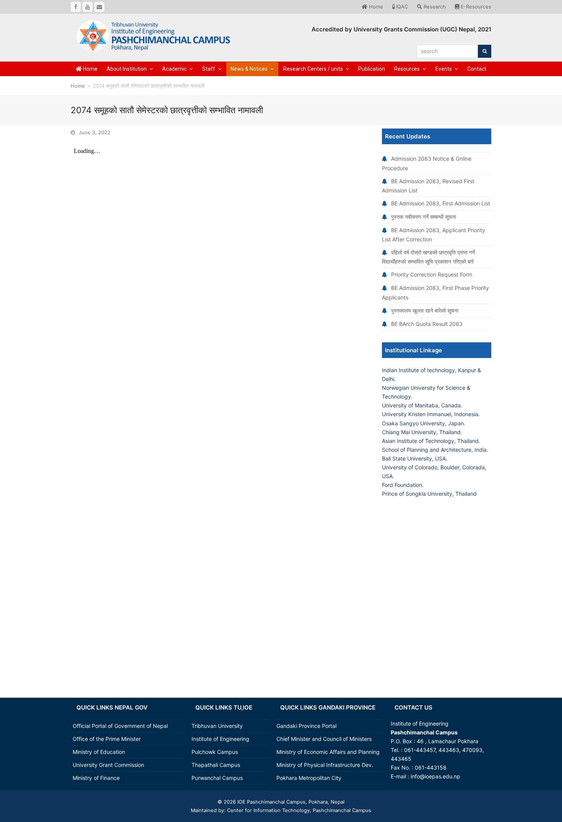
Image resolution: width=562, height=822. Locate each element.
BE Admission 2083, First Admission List (440, 203)
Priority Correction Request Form (431, 274)
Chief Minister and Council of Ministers (324, 739)
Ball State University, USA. (414, 458)
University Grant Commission (108, 765)
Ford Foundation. (403, 485)
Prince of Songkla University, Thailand (429, 493)
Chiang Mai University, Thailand (421, 432)
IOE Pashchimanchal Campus (270, 802)
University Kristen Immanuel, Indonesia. (431, 414)
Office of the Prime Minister (107, 739)
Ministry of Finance (96, 778)
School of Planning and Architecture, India (434, 449)
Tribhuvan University (217, 726)
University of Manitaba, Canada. (422, 405)
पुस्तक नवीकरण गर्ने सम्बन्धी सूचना (423, 216)
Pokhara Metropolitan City (308, 778)
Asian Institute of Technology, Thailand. (431, 441)
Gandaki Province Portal (306, 726)
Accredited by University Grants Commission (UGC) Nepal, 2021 (401, 29)
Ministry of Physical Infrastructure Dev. (324, 765)
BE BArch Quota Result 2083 (427, 324)
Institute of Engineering (220, 739)
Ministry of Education (99, 752)
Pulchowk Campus (215, 752)
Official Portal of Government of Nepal (120, 726)
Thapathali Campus (216, 765)
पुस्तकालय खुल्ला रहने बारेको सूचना (424, 310)
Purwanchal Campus (217, 778)
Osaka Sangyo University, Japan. (423, 423)
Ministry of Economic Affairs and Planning (328, 752)
